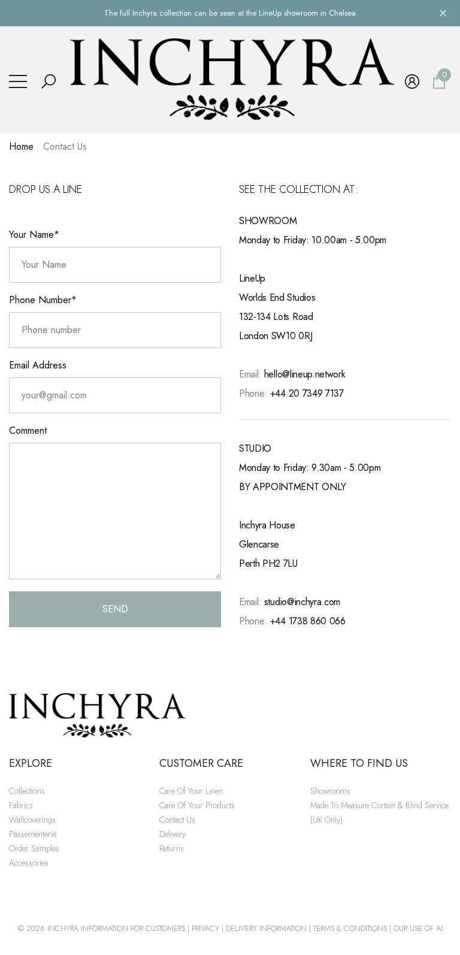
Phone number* (43, 300)
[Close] (443, 13)
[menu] (18, 81)
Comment (28, 430)
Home (21, 146)
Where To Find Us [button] (359, 763)
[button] (49, 81)
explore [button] (30, 763)
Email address (37, 365)
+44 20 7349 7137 (307, 393)
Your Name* (34, 234)
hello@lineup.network (305, 374)
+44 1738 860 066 (308, 621)
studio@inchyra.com (302, 602)
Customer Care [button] (201, 763)
